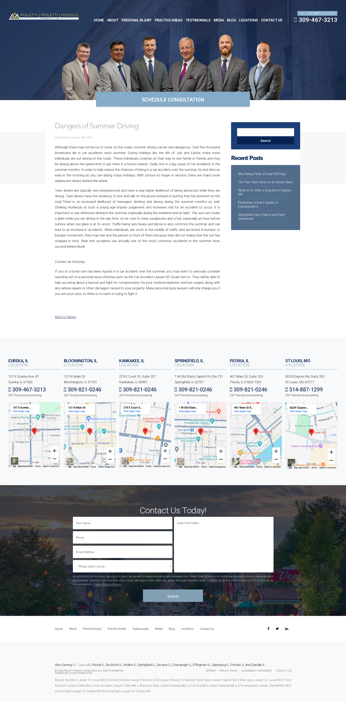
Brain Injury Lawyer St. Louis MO (261, 680)
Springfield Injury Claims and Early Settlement (261, 217)
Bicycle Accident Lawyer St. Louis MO (80, 680)
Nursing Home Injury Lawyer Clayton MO (211, 680)
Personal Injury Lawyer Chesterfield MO (264, 685)
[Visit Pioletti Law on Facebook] (270, 629)
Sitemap (211, 670)
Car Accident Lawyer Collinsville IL (117, 685)
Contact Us (271, 20)
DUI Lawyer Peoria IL (168, 680)
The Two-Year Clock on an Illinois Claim (265, 182)
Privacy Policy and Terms (107, 584)
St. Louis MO (82, 665)
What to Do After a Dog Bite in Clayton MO (264, 192)
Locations (248, 20)
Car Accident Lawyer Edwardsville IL (214, 685)
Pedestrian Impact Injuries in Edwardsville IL (258, 204)
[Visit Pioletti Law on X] (277, 629)
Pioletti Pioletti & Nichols (44, 15)
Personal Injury (137, 20)
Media (219, 20)
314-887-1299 (305, 389)
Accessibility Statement (256, 670)
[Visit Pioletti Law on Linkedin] (286, 629)
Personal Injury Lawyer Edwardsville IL (165, 685)
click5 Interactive (81, 673)
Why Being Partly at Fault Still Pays (262, 174)
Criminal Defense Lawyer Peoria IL (130, 680)
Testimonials (198, 20)
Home (99, 20)
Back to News (65, 317)
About (113, 20)
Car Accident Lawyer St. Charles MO (78, 691)
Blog (231, 20)
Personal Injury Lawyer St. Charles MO (127, 691)
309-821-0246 (83, 389)
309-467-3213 (317, 20)
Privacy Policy (228, 670)
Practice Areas (168, 20)
